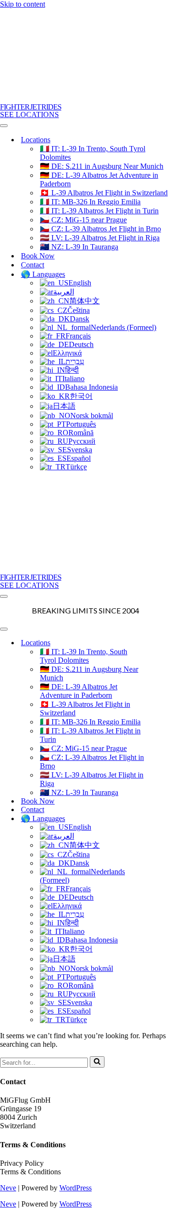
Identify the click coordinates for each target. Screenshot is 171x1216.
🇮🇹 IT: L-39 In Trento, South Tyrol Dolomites (92, 153)
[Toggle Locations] (166, 643)
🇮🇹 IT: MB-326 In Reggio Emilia (90, 202)
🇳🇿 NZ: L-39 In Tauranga (79, 247)
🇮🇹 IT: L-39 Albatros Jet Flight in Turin (99, 211)
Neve (8, 1188)
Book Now (38, 256)
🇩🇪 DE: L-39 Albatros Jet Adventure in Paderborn (99, 179)
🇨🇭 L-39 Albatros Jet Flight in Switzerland (104, 193)
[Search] (97, 1062)
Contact (32, 265)
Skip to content (22, 4)
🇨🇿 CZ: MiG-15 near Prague (83, 220)
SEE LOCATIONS (29, 114)
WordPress (75, 1188)
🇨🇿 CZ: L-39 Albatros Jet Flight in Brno (100, 229)
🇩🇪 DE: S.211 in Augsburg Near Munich (101, 166)
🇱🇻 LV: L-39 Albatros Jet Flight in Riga (100, 238)
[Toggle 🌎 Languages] (166, 818)
